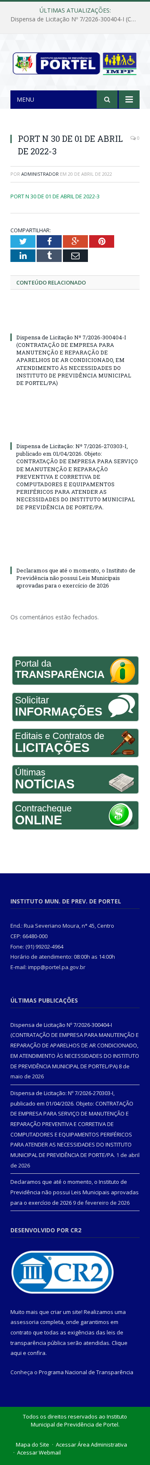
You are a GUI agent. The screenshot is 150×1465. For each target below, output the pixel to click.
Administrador (40, 174)
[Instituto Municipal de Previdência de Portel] (75, 62)
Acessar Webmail (39, 1452)
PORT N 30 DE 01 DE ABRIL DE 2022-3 (55, 196)
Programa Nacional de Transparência (86, 1372)
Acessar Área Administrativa (91, 1444)
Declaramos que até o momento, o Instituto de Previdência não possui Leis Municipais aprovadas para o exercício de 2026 (75, 578)
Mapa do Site (32, 1444)
